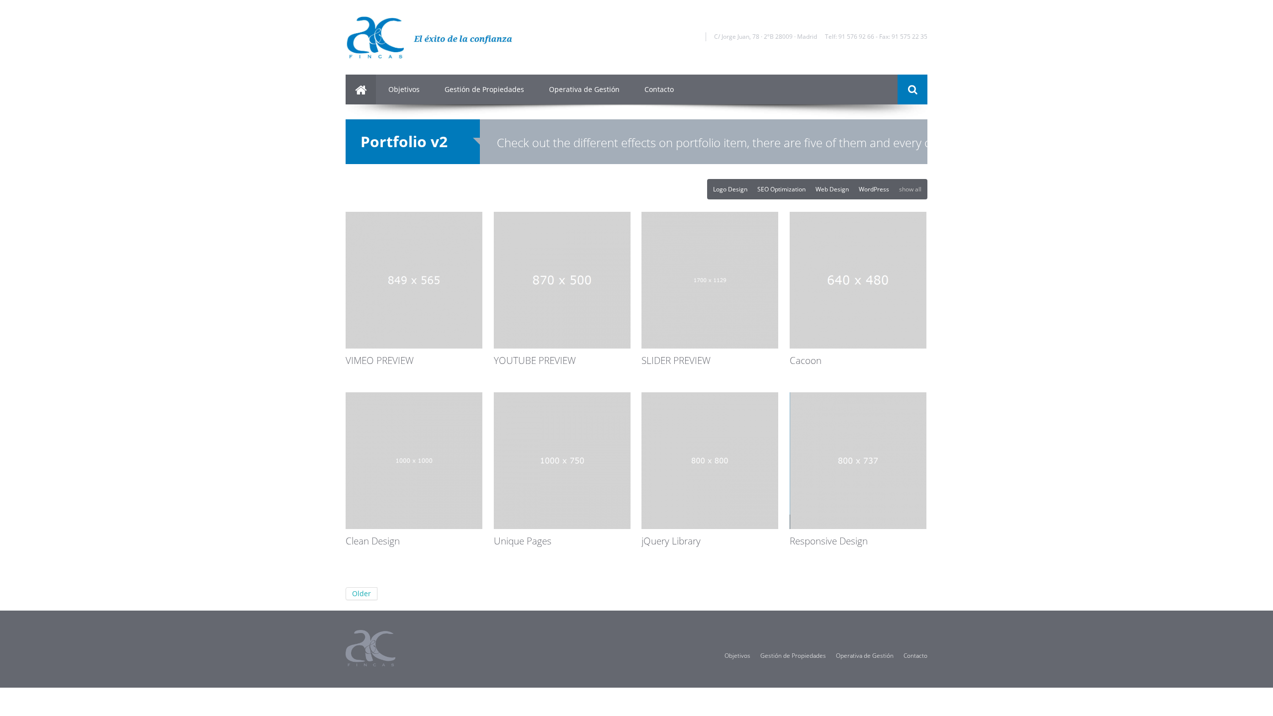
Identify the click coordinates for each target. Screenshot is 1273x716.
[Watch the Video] (624, 242)
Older (361, 593)
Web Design (832, 189)
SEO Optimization (781, 189)
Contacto (659, 89)
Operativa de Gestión (584, 89)
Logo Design (730, 189)
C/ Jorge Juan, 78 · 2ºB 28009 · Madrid (765, 36)
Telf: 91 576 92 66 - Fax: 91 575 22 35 (876, 36)
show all (910, 189)
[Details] (624, 230)
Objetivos (404, 89)
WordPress (874, 189)
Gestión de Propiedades (484, 89)
